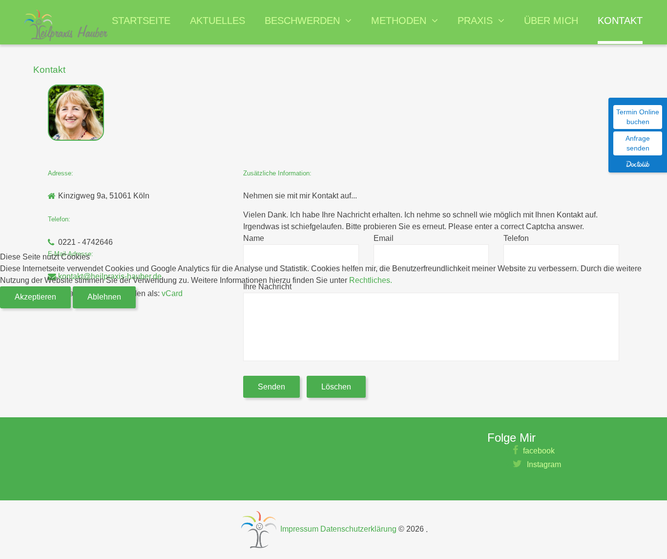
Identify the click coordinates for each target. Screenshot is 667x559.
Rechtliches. (370, 280)
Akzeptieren (35, 297)
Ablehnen (104, 297)
